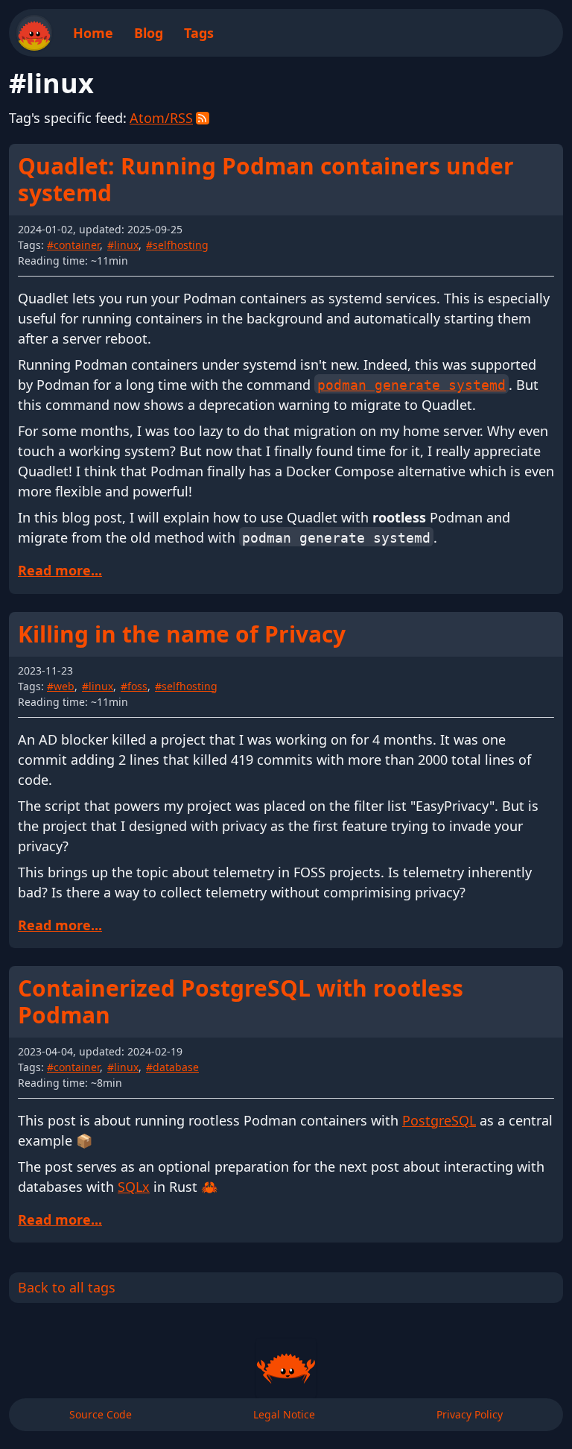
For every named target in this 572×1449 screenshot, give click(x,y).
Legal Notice (284, 1414)
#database (172, 1067)
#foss (134, 686)
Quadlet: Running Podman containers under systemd (266, 179)
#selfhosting (177, 245)
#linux (123, 245)
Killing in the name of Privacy (182, 634)
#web (60, 686)
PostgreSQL (439, 1120)
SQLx (134, 1187)
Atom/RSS (161, 118)
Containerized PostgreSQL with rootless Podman (240, 1001)
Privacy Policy (469, 1414)
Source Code (100, 1414)
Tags (199, 33)
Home (93, 33)
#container (73, 245)
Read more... (60, 570)
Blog (148, 33)
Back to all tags (66, 1287)
